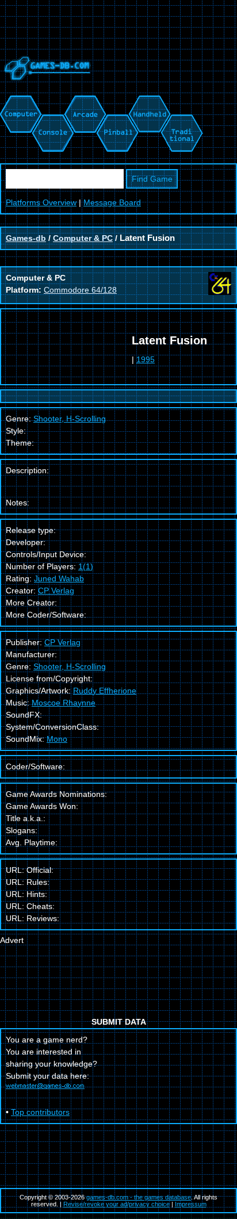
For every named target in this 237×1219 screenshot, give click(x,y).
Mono (57, 738)
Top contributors (40, 1112)
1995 (145, 359)
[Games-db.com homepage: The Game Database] (45, 89)
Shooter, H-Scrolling (69, 666)
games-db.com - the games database (138, 1197)
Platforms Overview (41, 202)
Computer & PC (83, 238)
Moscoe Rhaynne (63, 702)
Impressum (191, 1204)
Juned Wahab (59, 578)
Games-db (26, 238)
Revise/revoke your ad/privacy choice (116, 1204)
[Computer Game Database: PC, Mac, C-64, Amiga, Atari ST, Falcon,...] (19, 101)
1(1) (85, 566)
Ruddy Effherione (104, 690)
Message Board (112, 202)
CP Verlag (56, 590)
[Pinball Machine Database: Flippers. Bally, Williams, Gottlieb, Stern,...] (116, 101)
